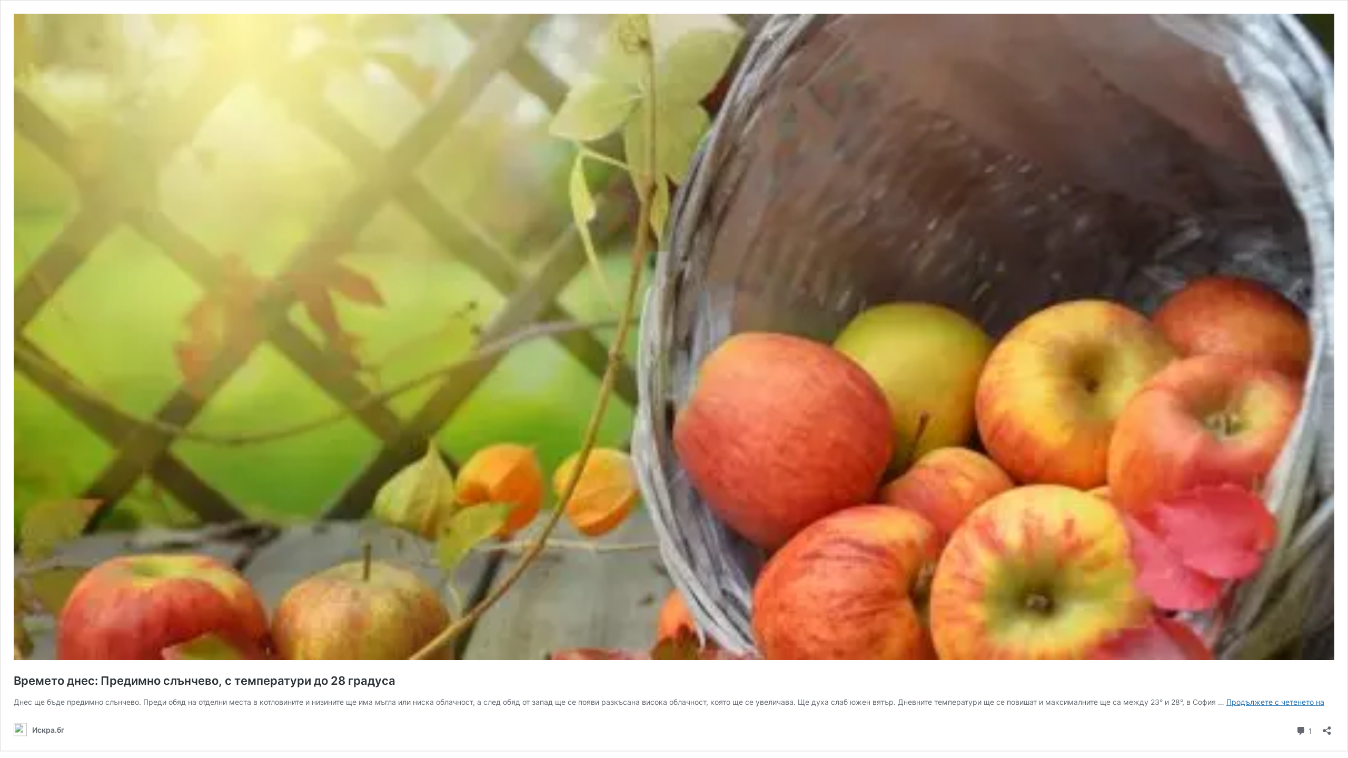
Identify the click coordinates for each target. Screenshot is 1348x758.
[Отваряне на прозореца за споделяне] (1327, 727)
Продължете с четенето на (1275, 701)
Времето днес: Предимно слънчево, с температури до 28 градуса (204, 680)
